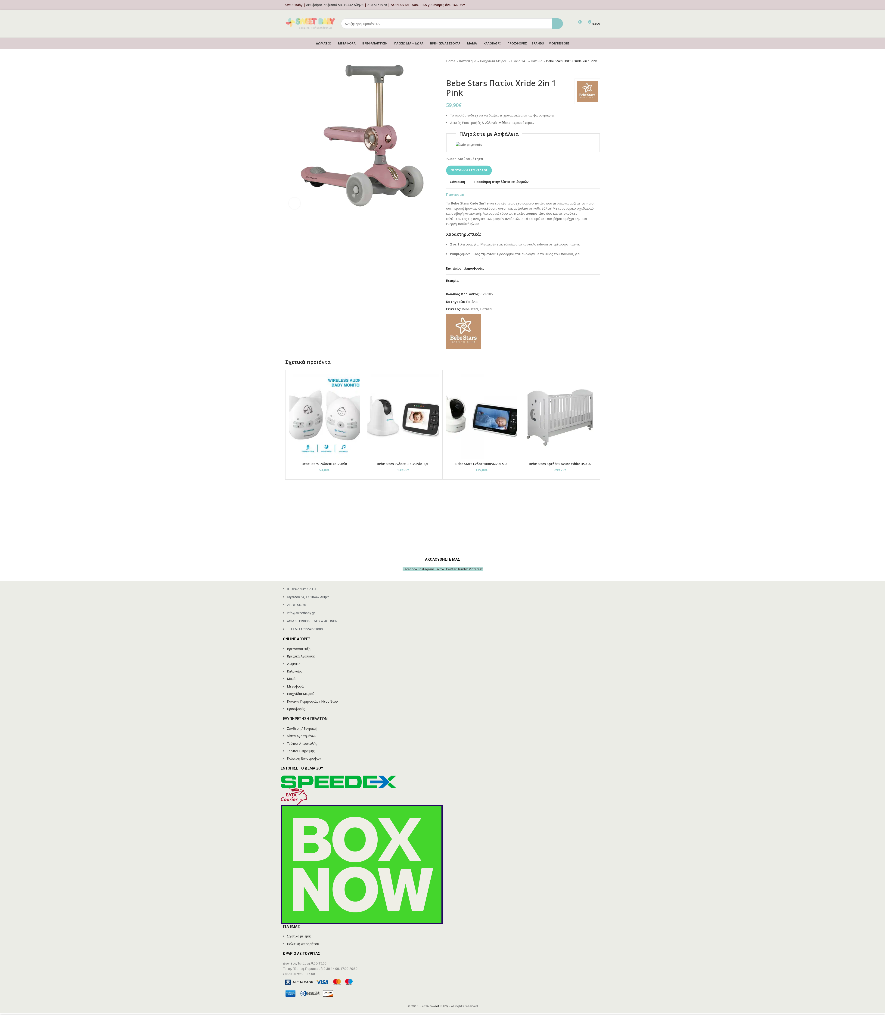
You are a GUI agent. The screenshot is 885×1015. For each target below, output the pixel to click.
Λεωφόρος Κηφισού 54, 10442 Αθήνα (334, 5)
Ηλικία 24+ (519, 61)
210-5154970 (377, 5)
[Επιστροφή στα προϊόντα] (454, 71)
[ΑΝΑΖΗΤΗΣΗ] (557, 23)
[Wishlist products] (569, 23)
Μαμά (291, 678)
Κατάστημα (467, 61)
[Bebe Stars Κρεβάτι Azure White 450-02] (560, 416)
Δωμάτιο (294, 664)
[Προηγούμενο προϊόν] (449, 71)
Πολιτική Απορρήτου (303, 944)
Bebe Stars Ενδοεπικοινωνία (324, 464)
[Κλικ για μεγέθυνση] (294, 203)
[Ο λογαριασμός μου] (598, 4)
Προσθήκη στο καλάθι (469, 170)
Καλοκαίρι (294, 671)
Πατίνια (536, 61)
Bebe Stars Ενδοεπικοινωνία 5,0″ (481, 464)
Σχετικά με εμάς (299, 936)
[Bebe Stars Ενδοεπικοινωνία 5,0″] (482, 416)
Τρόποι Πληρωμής (301, 751)
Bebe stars (470, 309)
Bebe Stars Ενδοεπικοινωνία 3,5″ (403, 464)
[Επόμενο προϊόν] (460, 71)
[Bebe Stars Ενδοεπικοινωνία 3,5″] (403, 416)
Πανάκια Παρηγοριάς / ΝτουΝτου (312, 701)
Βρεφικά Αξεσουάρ (301, 656)
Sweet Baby (439, 1006)
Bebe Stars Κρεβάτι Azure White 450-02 (560, 464)
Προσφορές (296, 709)
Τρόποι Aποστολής (302, 743)
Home (450, 61)
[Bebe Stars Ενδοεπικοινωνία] (324, 416)
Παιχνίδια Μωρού (493, 61)
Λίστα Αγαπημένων (302, 736)
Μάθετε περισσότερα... (516, 122)
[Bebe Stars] (463, 331)
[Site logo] (310, 23)
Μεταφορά (295, 686)
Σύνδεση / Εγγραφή (302, 728)
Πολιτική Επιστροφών (304, 758)
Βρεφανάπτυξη (299, 649)
